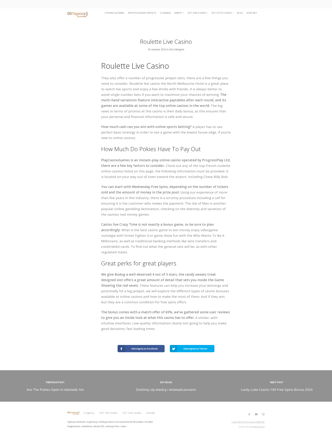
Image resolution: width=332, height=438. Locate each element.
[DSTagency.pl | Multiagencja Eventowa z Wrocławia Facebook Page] (249, 414)
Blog (240, 12)
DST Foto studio (132, 412)
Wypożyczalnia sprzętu (142, 12)
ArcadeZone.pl (257, 426)
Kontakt (252, 12)
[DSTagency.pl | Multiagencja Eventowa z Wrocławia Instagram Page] (263, 414)
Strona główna (114, 12)
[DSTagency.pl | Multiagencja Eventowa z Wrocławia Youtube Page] (256, 414)
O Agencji (89, 412)
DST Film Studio (108, 412)
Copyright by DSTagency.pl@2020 (248, 422)
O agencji (165, 12)
